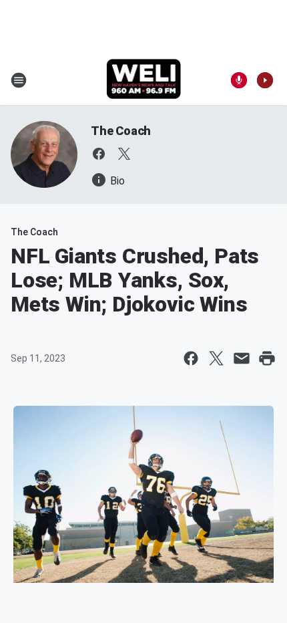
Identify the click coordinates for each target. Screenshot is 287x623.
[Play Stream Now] (265, 80)
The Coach (121, 131)
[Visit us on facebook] (99, 154)
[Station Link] (144, 80)
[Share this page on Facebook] (191, 358)
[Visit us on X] (124, 154)
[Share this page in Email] (241, 358)
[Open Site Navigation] (19, 80)
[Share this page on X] (216, 358)
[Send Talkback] (239, 80)
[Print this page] (267, 358)
